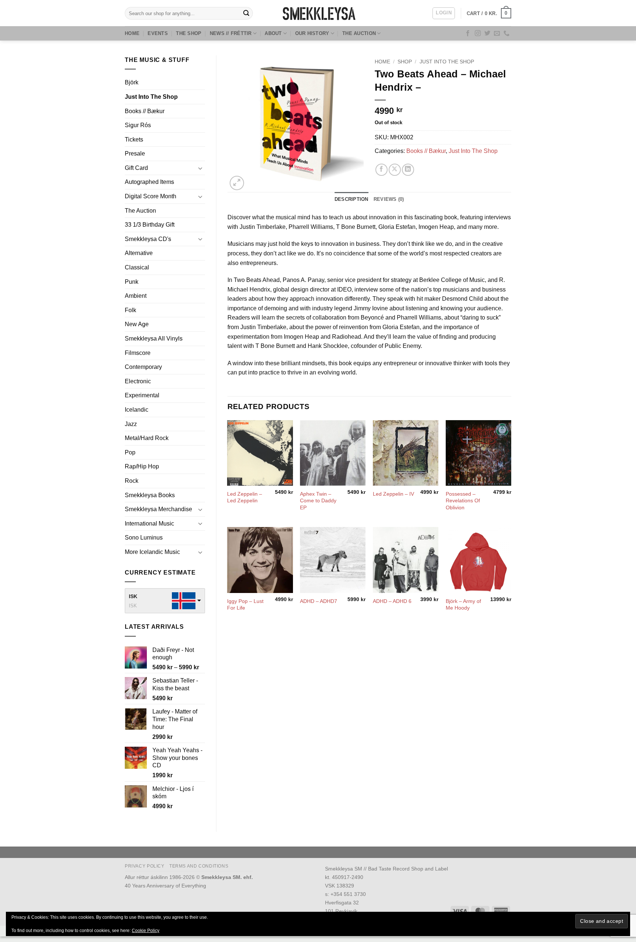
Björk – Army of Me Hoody (463, 604)
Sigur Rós (138, 125)
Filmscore (138, 353)
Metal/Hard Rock (147, 438)
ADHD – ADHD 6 (392, 601)
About (273, 33)
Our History (312, 33)
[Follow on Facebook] (468, 33)
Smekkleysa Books (150, 495)
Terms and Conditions (198, 866)
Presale (135, 153)
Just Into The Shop (151, 97)
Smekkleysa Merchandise (158, 509)
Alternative (139, 253)
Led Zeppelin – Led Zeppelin (244, 497)
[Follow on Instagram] (478, 33)
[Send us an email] (497, 33)
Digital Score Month (150, 196)
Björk (131, 82)
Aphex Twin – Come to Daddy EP (318, 500)
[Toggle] (200, 168)
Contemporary (143, 367)
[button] (443, 13)
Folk (130, 310)
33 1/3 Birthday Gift (149, 224)
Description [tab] (351, 199)
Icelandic (136, 410)
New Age (137, 324)
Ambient (135, 296)
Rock (131, 481)
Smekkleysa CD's (148, 239)
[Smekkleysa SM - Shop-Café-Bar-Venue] (318, 13)
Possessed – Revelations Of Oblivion (463, 500)
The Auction (359, 33)
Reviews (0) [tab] (389, 199)
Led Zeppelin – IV (393, 494)
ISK (133, 596)
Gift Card (136, 168)
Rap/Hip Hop (142, 466)
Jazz (131, 424)
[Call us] (506, 33)
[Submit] (246, 13)
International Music (149, 523)
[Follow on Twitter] (487, 33)
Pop (130, 452)
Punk (131, 282)
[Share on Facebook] (381, 170)
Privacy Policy (145, 866)
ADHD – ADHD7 (318, 601)
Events (158, 33)
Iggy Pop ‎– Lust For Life (245, 604)
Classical (137, 267)
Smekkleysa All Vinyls (154, 338)
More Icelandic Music (152, 552)
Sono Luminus (144, 537)
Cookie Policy (145, 930)
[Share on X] (395, 170)
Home (132, 33)
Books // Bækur (145, 111)
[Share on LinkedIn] (408, 170)
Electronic (138, 381)
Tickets (134, 139)
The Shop (188, 33)
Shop (405, 61)
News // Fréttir (231, 33)
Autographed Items (149, 182)
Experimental (142, 395)
